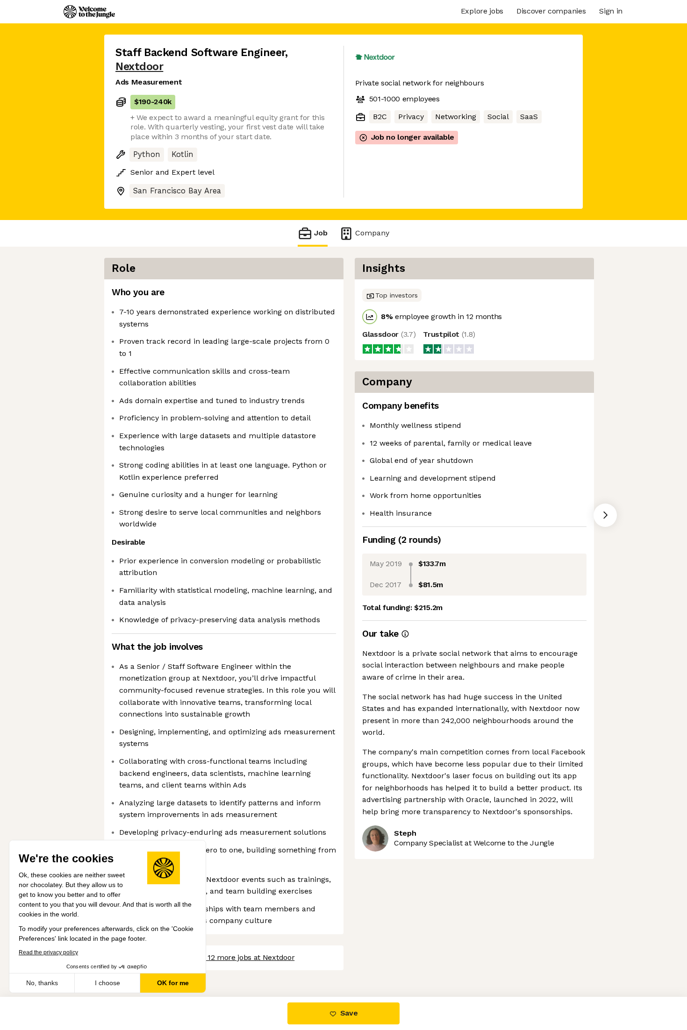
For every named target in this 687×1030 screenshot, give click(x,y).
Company (372, 232)
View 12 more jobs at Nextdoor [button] (242, 957)
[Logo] (89, 11)
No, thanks (42, 983)
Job (321, 232)
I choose (107, 983)
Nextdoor (139, 66)
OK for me (173, 983)
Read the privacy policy (48, 952)
